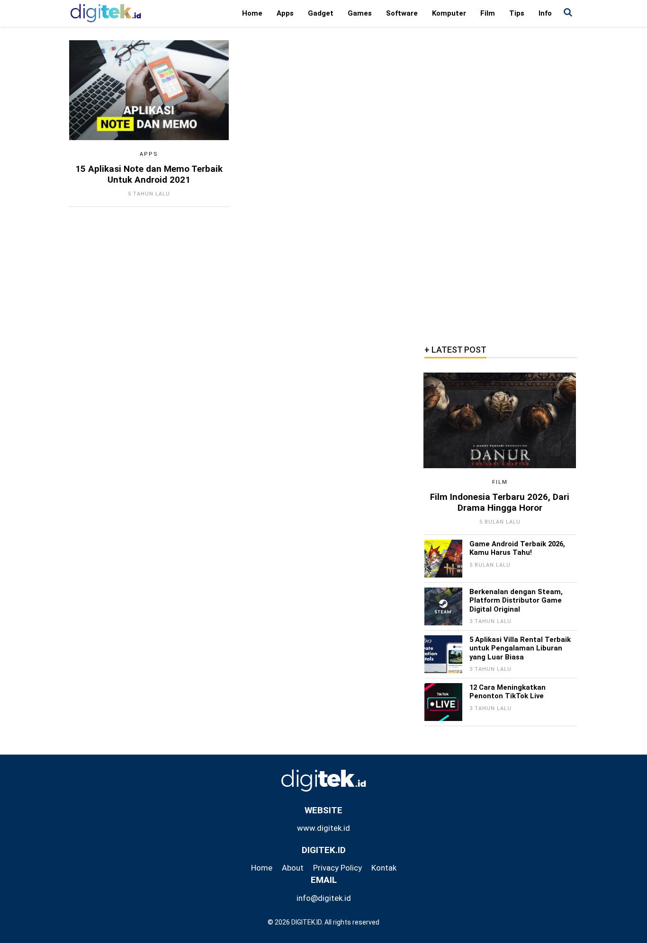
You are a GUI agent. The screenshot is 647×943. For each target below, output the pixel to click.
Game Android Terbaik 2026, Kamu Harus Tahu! (517, 548)
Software (402, 13)
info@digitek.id (324, 898)
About (293, 867)
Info (545, 13)
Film (487, 13)
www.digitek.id (323, 828)
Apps (285, 13)
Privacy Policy (337, 867)
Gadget (320, 13)
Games (360, 13)
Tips (516, 13)
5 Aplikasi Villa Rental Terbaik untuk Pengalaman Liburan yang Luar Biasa (520, 648)
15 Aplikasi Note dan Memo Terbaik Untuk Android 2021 (149, 174)
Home (252, 13)
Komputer (449, 13)
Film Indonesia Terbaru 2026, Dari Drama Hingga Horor (499, 502)
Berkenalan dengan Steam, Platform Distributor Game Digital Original (516, 600)
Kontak (383, 867)
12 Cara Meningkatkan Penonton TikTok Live (507, 691)
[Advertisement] (500, 182)
